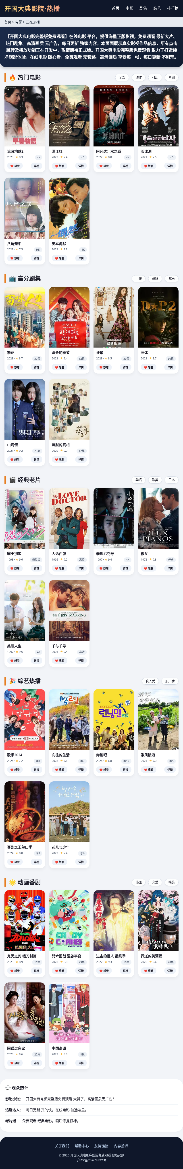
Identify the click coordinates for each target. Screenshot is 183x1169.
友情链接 (101, 1145)
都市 (171, 279)
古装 (138, 279)
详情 (36, 166)
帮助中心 (82, 1145)
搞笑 (171, 882)
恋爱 (155, 882)
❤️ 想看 (15, 166)
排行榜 (173, 8)
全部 (122, 77)
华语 (138, 480)
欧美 (155, 480)
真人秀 (150, 681)
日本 (171, 480)
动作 (138, 77)
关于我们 (62, 1145)
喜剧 (171, 77)
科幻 (155, 77)
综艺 (157, 8)
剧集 (143, 8)
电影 (129, 8)
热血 (138, 882)
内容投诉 (121, 1145)
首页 (115, 8)
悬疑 (155, 279)
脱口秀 (170, 681)
